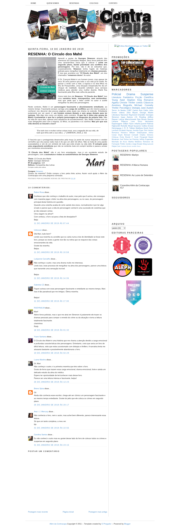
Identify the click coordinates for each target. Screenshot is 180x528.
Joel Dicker (124, 139)
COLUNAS (94, 3)
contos (139, 102)
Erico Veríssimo (145, 121)
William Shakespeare (138, 133)
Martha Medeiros (135, 142)
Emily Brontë (125, 137)
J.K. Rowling (140, 117)
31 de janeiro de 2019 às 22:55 (51, 428)
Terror (114, 110)
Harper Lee (116, 146)
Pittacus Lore (128, 121)
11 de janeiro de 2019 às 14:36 (51, 278)
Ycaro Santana (40, 337)
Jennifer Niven (136, 146)
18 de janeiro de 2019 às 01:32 (51, 330)
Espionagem (117, 124)
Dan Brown (142, 119)
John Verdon (148, 130)
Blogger (127, 524)
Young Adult (118, 100)
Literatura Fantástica (122, 97)
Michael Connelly (143, 105)
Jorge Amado (137, 144)
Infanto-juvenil (140, 124)
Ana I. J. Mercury (41, 411)
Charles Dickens (146, 135)
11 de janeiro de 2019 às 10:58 (51, 252)
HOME (33, 3)
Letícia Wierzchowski (127, 119)
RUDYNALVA (39, 308)
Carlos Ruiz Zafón (140, 110)
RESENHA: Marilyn (129, 155)
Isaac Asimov (127, 117)
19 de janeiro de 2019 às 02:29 (51, 353)
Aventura (116, 105)
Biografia (127, 105)
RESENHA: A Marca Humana (134, 165)
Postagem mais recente (38, 512)
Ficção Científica (144, 97)
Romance (148, 100)
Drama (131, 94)
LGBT (129, 110)
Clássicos (148, 102)
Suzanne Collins (140, 126)
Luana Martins (40, 360)
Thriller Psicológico (121, 108)
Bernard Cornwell (131, 135)
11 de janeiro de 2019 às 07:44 (51, 223)
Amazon (39, 171)
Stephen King (134, 100)
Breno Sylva (39, 388)
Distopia (136, 108)
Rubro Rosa (39, 192)
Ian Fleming (133, 139)
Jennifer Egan (138, 130)
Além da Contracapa (58, 524)
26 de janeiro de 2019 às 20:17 (51, 405)
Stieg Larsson (148, 144)
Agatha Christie (119, 102)
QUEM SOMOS (53, 3)
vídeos (122, 112)
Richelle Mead (127, 126)
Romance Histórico (120, 133)
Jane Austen (147, 108)
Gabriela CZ (39, 285)
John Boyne (132, 112)
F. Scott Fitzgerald (139, 137)
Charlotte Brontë (126, 146)
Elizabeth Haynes (125, 130)
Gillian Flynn (128, 124)
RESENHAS (74, 3)
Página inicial (68, 512)
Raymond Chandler (137, 115)
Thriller (131, 102)
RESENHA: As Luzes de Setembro (136, 175)
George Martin (146, 112)
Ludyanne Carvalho (42, 259)
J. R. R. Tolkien (128, 128)
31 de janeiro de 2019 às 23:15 (51, 445)
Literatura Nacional (120, 115)
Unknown (38, 230)
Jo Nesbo (122, 110)
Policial (116, 94)
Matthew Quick (142, 128)
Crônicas (115, 137)
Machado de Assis (119, 142)
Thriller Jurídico (126, 144)
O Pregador (106, 524)
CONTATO (113, 3)
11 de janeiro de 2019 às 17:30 (51, 301)
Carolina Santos (40, 434)
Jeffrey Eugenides (146, 139)
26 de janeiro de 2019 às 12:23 (51, 382)
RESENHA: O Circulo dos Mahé (55, 54)
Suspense (146, 94)
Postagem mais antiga (98, 512)
